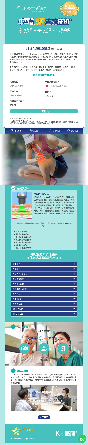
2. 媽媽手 (16, 269)
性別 (47, 92)
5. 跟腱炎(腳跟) (19, 284)
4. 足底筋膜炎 (18, 279)
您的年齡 (14, 91)
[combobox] (47, 85)
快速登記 (44, 41)
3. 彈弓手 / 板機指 (20, 274)
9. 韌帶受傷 (17, 304)
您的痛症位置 (16, 101)
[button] (44, 264)
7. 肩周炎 (16, 294)
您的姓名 (14, 82)
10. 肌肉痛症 (18, 309)
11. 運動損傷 (18, 314)
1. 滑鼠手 (16, 264)
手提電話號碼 (51, 82)
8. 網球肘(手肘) (19, 299)
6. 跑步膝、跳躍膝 (20, 289)
